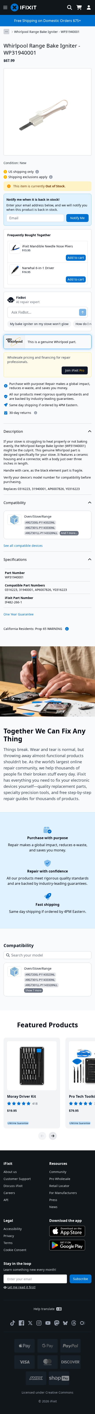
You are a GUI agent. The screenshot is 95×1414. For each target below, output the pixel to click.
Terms (8, 1243)
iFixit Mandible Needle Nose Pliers (47, 246)
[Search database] (69, 7)
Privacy (9, 1236)
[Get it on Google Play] (67, 1245)
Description (13, 431)
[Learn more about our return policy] (35, 412)
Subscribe (80, 1279)
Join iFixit (74, 370)
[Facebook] (21, 1323)
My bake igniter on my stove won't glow (39, 324)
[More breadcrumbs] (6, 31)
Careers (9, 1193)
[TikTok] (12, 1323)
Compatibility (15, 502)
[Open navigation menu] (5, 7)
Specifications (15, 559)
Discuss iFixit (13, 1186)
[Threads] (73, 1323)
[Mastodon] (56, 1323)
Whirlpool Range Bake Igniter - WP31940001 (47, 32)
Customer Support (17, 1179)
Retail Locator (59, 1186)
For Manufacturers (63, 1193)
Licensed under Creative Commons (47, 1392)
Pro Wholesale (59, 1179)
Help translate (44, 1309)
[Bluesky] (65, 1323)
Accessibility (13, 1229)
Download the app (65, 1220)
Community (57, 1172)
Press (53, 1200)
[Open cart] (79, 7)
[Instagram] (39, 1323)
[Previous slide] (42, 1136)
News (53, 1207)
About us (10, 1172)
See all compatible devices (23, 545)
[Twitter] (30, 1323)
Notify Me (77, 218)
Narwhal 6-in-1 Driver (38, 268)
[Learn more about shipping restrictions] (37, 171)
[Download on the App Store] (67, 1231)
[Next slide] (53, 1136)
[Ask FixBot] (82, 312)
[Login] (88, 7)
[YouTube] (48, 1323)
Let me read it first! (22, 1287)
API (6, 1200)
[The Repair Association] (82, 1323)
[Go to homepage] (25, 7)
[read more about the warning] (67, 628)
